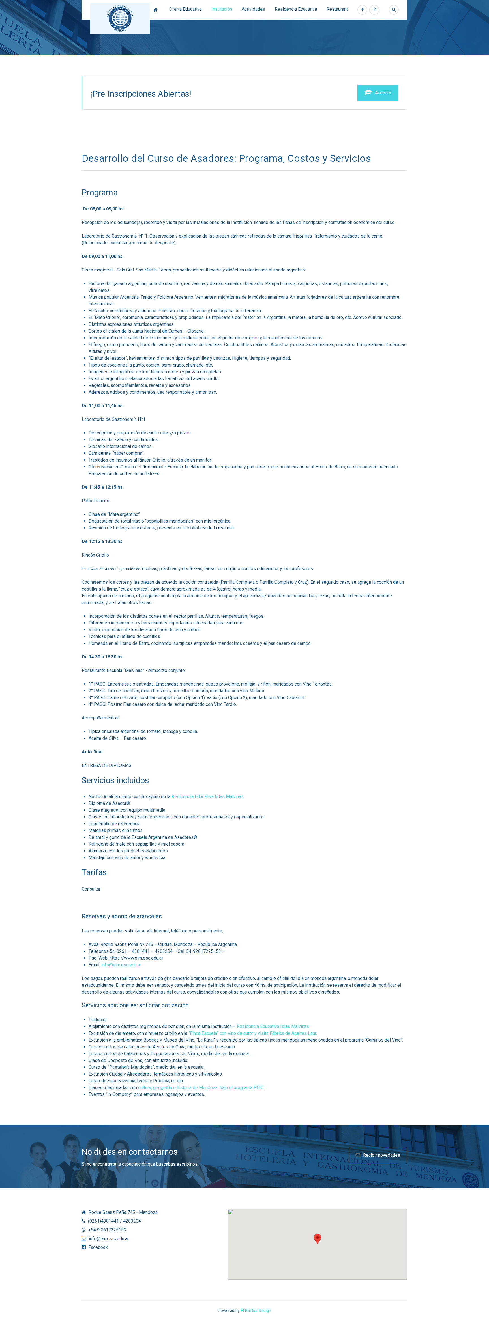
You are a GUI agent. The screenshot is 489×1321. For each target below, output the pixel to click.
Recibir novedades (381, 1155)
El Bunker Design (256, 1310)
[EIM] (120, 18)
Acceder (383, 92)
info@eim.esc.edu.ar (121, 964)
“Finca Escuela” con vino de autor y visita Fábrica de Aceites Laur (251, 1033)
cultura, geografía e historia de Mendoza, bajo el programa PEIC (200, 1087)
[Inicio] (156, 10)
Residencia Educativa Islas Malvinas (207, 796)
